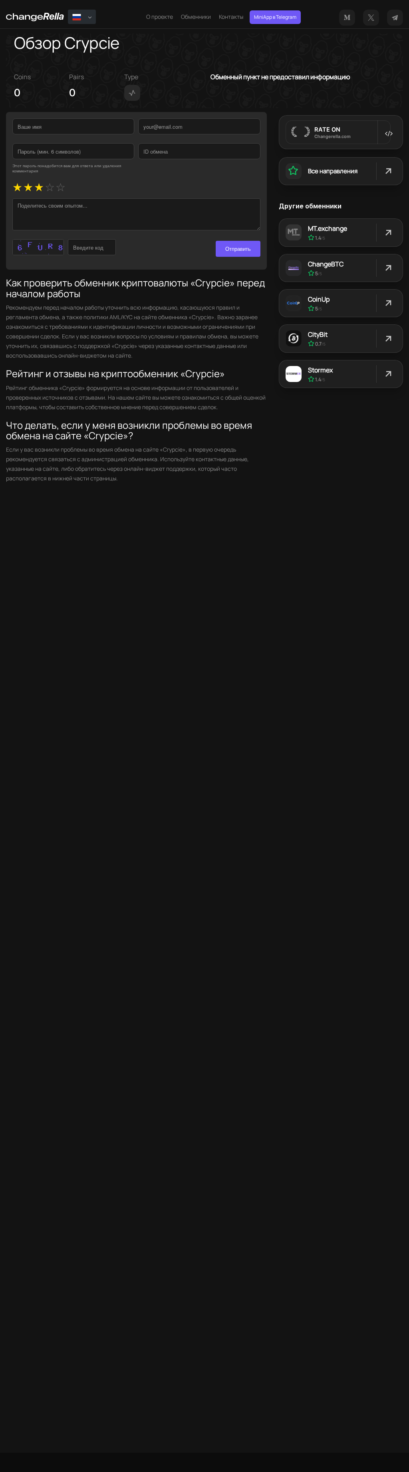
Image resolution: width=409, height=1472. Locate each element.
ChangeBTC (325, 264)
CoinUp (319, 299)
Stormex (320, 370)
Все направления (332, 171)
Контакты (231, 16)
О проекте (159, 16)
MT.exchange (327, 228)
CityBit (318, 334)
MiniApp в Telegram (275, 17)
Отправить (238, 248)
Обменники (196, 16)
